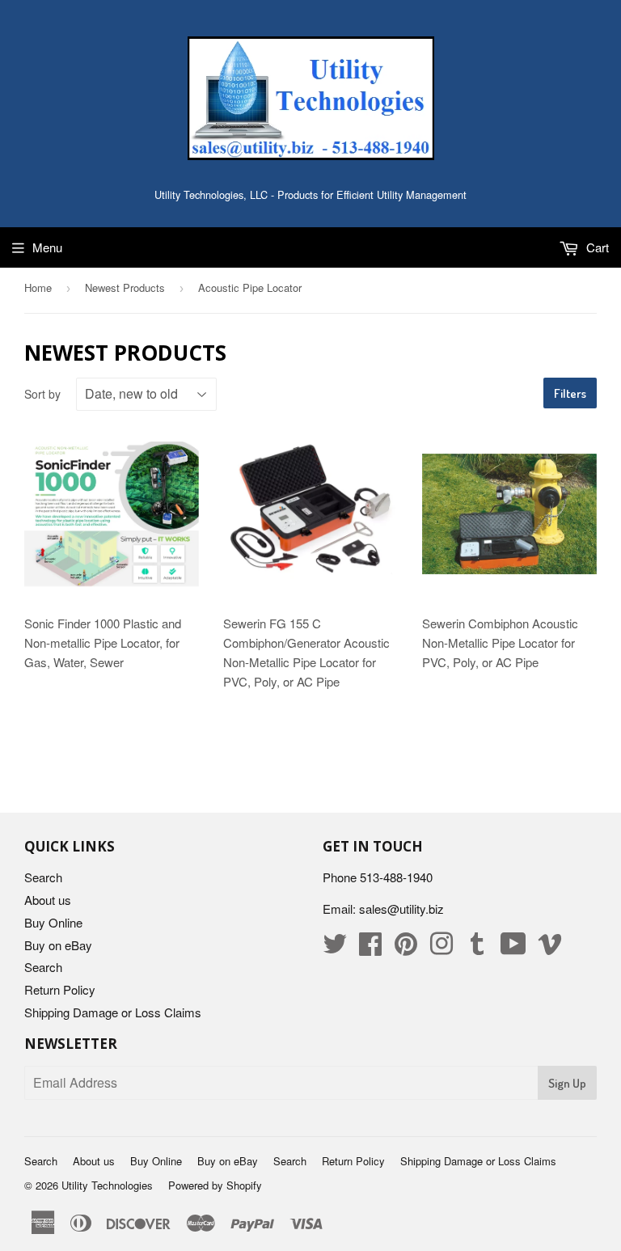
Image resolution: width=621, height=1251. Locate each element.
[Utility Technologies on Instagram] (441, 948)
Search (43, 877)
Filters (570, 393)
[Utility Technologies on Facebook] (370, 948)
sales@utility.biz (401, 908)
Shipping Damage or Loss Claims (112, 1012)
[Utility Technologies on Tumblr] (477, 948)
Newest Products (125, 287)
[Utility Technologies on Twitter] (335, 948)
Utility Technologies (107, 1185)
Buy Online (53, 922)
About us (47, 899)
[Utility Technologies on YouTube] (513, 948)
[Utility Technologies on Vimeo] (550, 948)
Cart (596, 247)
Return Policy (59, 989)
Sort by (42, 394)
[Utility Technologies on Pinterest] (406, 948)
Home (38, 287)
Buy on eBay (58, 944)
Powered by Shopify (215, 1185)
